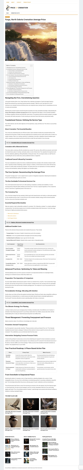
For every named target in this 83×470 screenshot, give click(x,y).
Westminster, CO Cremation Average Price (15, 446)
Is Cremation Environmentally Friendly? (33, 459)
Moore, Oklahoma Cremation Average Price (15, 440)
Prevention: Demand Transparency (15, 89)
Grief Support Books (12, 218)
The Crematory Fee (12, 77)
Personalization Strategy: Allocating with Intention (18, 85)
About (12, 2)
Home (7, 2)
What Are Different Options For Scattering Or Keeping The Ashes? (53, 443)
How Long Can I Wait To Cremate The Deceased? (53, 450)
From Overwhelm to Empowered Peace (15, 94)
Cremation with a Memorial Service (15, 72)
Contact (19, 2)
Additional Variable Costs (13, 80)
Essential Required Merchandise (15, 79)
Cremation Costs (15, 13)
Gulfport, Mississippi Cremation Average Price (34, 453)
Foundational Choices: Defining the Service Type (17, 69)
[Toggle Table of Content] (30, 66)
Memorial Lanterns (12, 215)
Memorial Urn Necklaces (13, 213)
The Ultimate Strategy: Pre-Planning (15, 86)
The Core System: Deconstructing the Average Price (18, 75)
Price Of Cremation (12, 467)
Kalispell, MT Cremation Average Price (35, 440)
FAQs (7, 13)
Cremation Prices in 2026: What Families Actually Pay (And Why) (49, 440)
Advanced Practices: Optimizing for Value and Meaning (18, 82)
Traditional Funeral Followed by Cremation (17, 73)
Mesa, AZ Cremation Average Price (15, 453)
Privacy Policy (27, 2)
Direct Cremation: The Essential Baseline (16, 70)
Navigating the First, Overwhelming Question (16, 67)
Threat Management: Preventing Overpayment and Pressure (19, 88)
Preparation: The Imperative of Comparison (17, 83)
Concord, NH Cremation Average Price (16, 459)
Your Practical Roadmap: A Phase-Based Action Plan (18, 92)
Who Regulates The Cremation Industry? (34, 446)
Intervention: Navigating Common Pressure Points (18, 91)
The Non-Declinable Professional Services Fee (17, 76)
